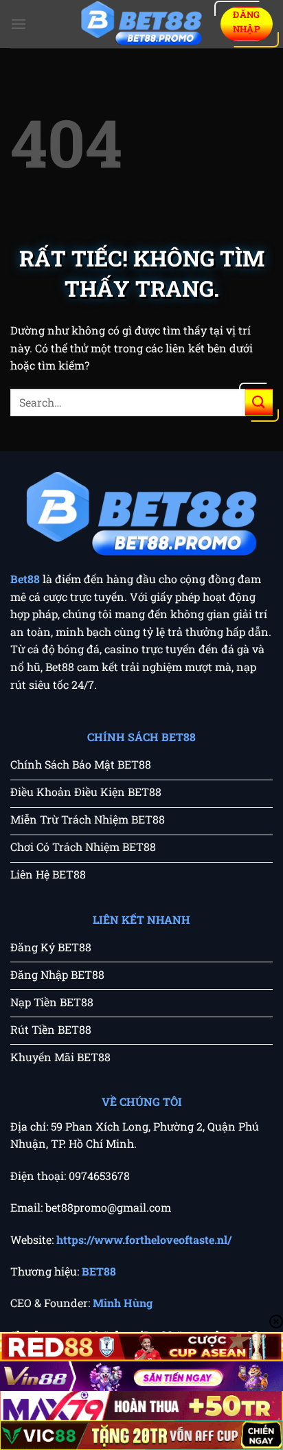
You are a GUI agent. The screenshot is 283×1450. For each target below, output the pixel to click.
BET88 (99, 1271)
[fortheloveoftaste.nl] (141, 24)
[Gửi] (259, 402)
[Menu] (18, 24)
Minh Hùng (122, 1302)
